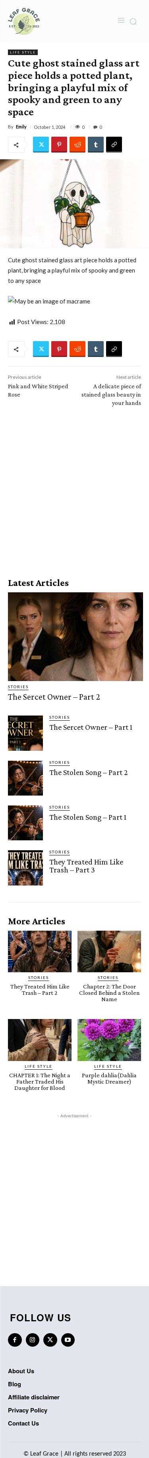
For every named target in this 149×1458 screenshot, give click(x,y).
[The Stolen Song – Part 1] (25, 822)
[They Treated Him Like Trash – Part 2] (40, 952)
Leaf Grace (44, 1454)
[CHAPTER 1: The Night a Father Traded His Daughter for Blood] (40, 1040)
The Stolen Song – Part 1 (87, 817)
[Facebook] (15, 1340)
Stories (18, 686)
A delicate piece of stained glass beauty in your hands (111, 394)
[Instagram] (33, 1340)
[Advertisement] (74, 489)
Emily (21, 126)
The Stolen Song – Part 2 (88, 772)
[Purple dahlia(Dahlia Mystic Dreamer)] (109, 1040)
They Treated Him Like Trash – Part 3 (86, 865)
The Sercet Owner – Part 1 (90, 727)
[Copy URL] (114, 145)
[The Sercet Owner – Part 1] (25, 733)
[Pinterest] (59, 145)
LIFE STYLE (23, 52)
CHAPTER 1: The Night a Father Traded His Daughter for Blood (39, 1081)
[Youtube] (68, 1340)
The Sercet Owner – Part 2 (54, 697)
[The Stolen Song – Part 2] (25, 778)
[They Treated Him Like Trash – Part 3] (25, 867)
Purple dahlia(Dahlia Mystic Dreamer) (109, 1078)
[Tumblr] (96, 145)
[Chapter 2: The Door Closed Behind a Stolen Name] (109, 952)
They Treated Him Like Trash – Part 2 (40, 989)
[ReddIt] (77, 145)
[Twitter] (41, 145)
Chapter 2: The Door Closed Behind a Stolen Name (109, 992)
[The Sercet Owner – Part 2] (75, 636)
